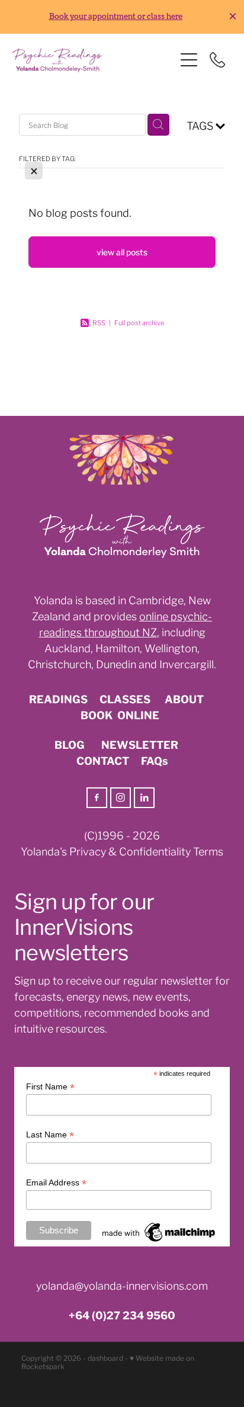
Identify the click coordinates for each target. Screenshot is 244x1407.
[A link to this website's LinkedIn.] (144, 797)
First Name (50, 1086)
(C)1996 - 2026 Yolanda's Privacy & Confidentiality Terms (122, 842)
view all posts (122, 252)
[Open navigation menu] (189, 60)
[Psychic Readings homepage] (93, 60)
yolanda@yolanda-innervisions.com (122, 1285)
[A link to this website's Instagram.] (120, 797)
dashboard (105, 1357)
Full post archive (139, 322)
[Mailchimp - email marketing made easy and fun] (159, 1241)
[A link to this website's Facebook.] (96, 797)
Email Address (56, 1182)
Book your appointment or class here (115, 16)
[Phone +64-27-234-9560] (217, 60)
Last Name (50, 1134)
